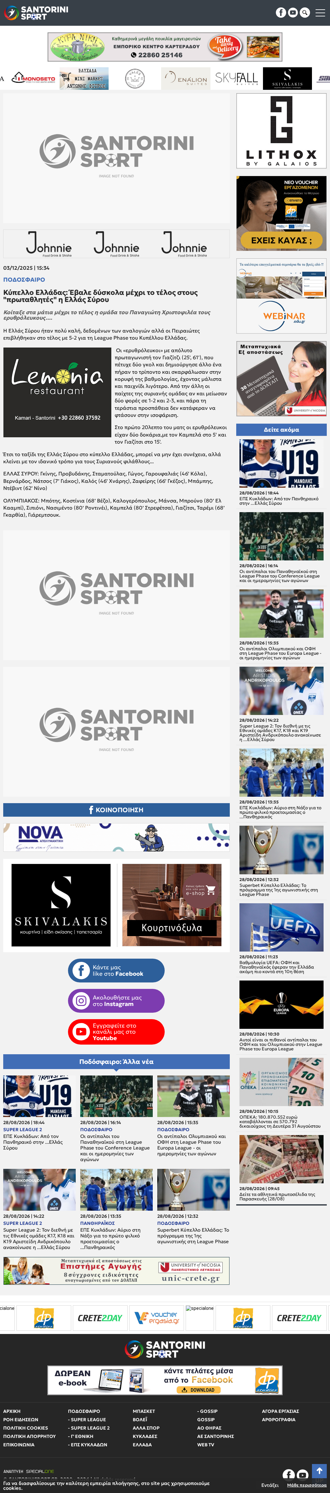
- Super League (87, 1419)
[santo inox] (272, 78)
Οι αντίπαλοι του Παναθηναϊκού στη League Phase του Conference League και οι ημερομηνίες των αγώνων (115, 1147)
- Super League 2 (89, 1428)
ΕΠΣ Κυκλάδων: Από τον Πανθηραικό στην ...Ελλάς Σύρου (33, 1142)
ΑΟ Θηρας (209, 1428)
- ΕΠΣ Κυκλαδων (87, 1444)
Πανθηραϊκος (97, 1223)
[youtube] (293, 12)
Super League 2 (22, 1129)
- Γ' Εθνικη (80, 1436)
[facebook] (281, 12)
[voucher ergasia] (82, 1318)
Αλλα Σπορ (146, 1428)
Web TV (205, 1444)
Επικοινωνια (18, 1444)
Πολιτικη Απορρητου (29, 1436)
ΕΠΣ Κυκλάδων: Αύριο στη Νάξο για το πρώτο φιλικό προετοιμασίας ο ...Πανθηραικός (110, 1238)
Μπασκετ (144, 1411)
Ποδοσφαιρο (24, 280)
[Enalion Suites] (120, 78)
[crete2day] (225, 1318)
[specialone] (125, 1318)
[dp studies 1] (168, 1318)
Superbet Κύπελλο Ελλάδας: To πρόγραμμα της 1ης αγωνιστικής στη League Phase (193, 1235)
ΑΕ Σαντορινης (215, 1436)
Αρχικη (12, 1411)
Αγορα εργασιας (280, 1411)
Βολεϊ (140, 1419)
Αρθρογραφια (279, 1419)
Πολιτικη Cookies (25, 1428)
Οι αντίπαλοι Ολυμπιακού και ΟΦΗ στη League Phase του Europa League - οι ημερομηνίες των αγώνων (191, 1145)
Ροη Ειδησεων (20, 1419)
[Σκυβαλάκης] (222, 78)
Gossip (206, 1419)
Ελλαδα (142, 1444)
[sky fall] (171, 78)
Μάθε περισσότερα (307, 1485)
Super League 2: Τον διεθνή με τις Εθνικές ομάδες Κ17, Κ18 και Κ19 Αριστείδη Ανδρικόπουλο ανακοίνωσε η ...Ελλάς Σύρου (38, 1238)
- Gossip (207, 1411)
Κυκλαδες (145, 1436)
